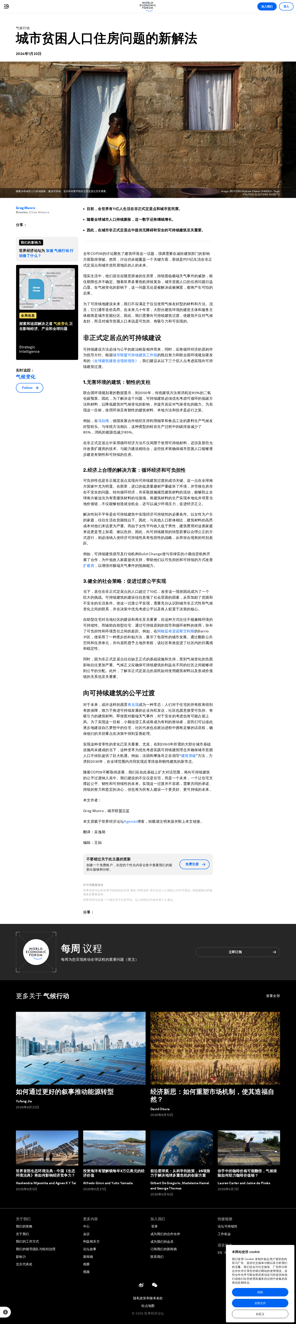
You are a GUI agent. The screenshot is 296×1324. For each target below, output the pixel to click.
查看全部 (273, 996)
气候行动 (23, 28)
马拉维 (103, 421)
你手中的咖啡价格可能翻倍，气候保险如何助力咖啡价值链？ (247, 1173)
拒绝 (260, 1292)
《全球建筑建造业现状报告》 (115, 361)
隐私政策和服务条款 (148, 1298)
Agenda (130, 821)
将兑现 (133, 704)
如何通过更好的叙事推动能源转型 (65, 1091)
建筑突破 (188, 756)
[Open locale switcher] (5, 1312)
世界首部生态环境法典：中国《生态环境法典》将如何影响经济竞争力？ (45, 1173)
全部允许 (260, 1303)
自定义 (260, 1314)
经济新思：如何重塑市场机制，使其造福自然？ (212, 1095)
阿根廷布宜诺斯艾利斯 (175, 631)
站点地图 (148, 1306)
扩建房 (88, 565)
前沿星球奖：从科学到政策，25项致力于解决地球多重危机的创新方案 (180, 1173)
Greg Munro (25, 208)
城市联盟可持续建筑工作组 (135, 355)
